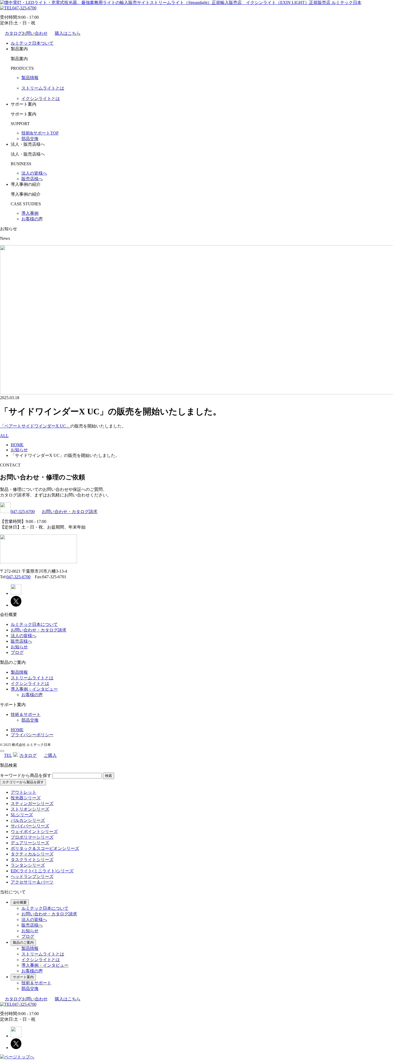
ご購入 (50, 755)
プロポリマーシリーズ (32, 837)
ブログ (17, 652)
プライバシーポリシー (32, 735)
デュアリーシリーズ (30, 843)
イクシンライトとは (40, 98)
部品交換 (29, 138)
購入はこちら (67, 33)
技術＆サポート (26, 714)
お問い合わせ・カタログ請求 (69, 511)
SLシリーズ (22, 814)
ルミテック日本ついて (32, 43)
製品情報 (29, 77)
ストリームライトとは (42, 88)
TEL (8, 755)
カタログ (28, 755)
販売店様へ (32, 178)
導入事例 (29, 213)
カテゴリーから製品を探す (23, 782)
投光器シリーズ (26, 798)
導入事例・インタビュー (34, 689)
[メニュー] (2, 751)
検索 (108, 776)
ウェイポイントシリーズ (34, 831)
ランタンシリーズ (28, 865)
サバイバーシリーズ (30, 826)
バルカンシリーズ (28, 820)
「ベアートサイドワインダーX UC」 (35, 426)
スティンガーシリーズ (32, 803)
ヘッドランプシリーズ (32, 876)
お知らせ (19, 647)
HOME (17, 729)
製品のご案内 (23, 942)
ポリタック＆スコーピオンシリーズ (45, 848)
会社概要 (20, 902)
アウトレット (23, 792)
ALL (4, 435)
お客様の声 (32, 219)
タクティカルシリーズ (32, 854)
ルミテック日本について (34, 624)
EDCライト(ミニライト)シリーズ (42, 871)
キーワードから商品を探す (25, 775)
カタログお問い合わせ (26, 33)
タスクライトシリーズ (32, 859)
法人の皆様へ (34, 173)
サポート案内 (23, 977)
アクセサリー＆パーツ (32, 882)
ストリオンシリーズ (30, 809)
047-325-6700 (24, 8)
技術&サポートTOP (40, 133)
